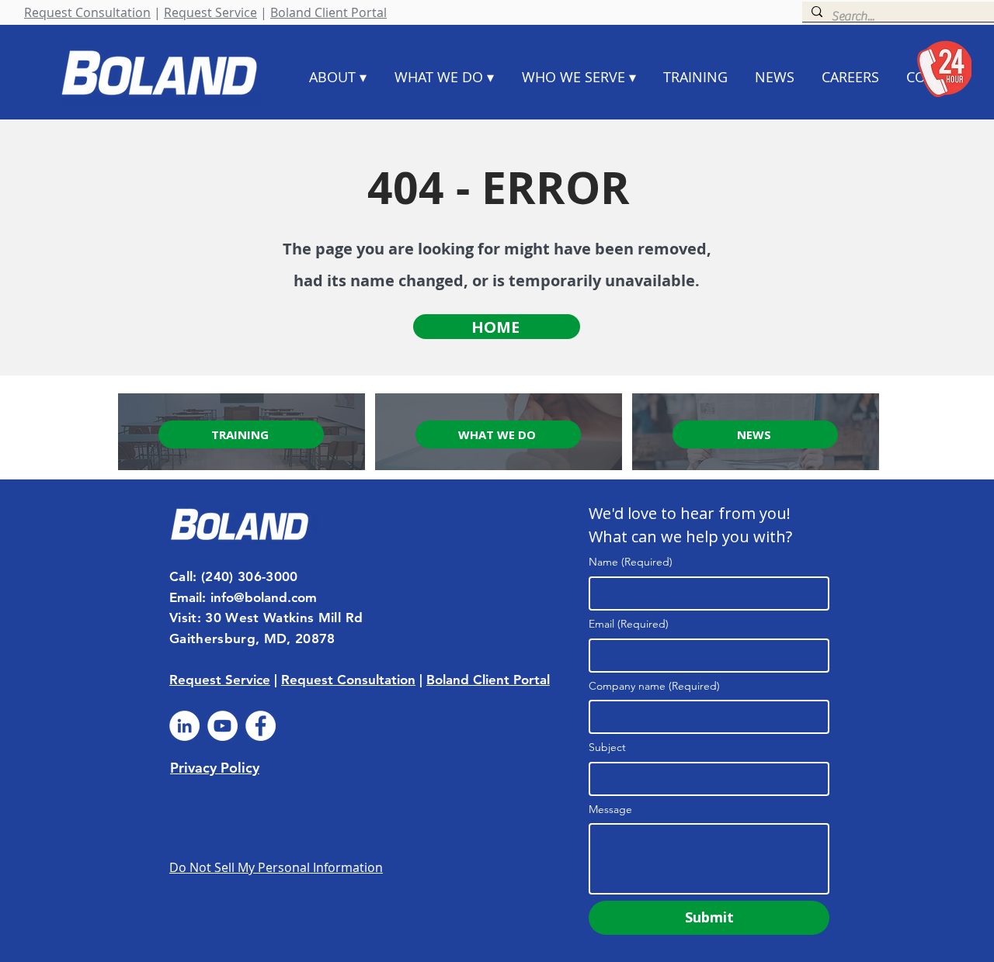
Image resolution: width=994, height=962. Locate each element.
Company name (654, 686)
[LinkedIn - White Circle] (184, 726)
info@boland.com (263, 597)
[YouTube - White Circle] (222, 726)
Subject (607, 747)
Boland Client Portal (328, 12)
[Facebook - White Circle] (260, 726)
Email (629, 624)
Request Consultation (87, 12)
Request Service (210, 12)
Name (631, 562)
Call (181, 576)
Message (610, 809)
